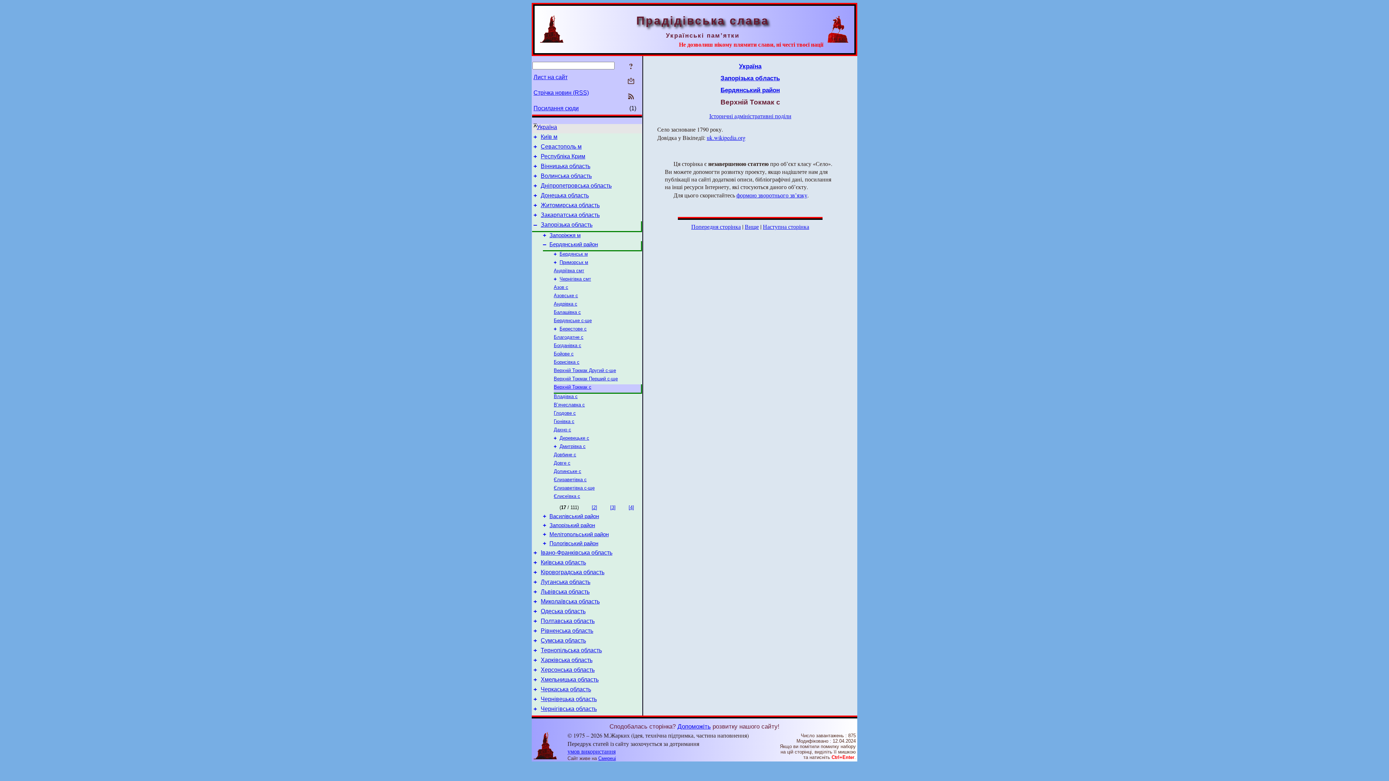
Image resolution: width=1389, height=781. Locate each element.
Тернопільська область (571, 650)
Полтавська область (568, 621)
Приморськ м (574, 262)
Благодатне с (568, 337)
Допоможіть (694, 726)
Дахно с (562, 429)
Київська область (563, 562)
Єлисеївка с (567, 496)
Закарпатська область (570, 215)
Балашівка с (567, 312)
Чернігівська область (569, 709)
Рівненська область (567, 631)
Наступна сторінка (786, 226)
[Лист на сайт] (631, 81)
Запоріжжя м (565, 235)
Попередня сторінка (716, 226)
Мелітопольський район (579, 534)
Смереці (607, 758)
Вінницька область (565, 166)
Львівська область (565, 592)
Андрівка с (565, 304)
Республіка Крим (563, 156)
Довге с (562, 463)
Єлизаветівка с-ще (574, 488)
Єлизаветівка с (570, 479)
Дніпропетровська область (576, 186)
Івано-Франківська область (576, 553)
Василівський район (574, 516)
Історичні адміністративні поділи (750, 116)
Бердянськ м (574, 254)
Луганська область (565, 582)
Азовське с (566, 295)
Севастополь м (561, 147)
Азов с (561, 287)
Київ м (549, 137)
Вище (752, 226)
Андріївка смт (569, 270)
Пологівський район (573, 543)
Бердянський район (573, 244)
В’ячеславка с (569, 404)
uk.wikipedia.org (726, 137)
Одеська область (563, 611)
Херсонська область (568, 670)
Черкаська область (566, 689)
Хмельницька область (570, 680)
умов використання (592, 751)
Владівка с (566, 396)
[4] (631, 507)
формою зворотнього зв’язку (771, 195)
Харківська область (566, 660)
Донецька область (565, 195)
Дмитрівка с (573, 446)
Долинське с (567, 471)
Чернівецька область (569, 699)
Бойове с (564, 354)
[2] (594, 507)
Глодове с (565, 413)
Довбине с (565, 454)
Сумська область (563, 640)
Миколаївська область (570, 601)
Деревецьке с (574, 438)
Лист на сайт (551, 77)
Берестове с (573, 329)
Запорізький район (572, 525)
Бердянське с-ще (573, 320)
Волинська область (566, 176)
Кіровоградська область (572, 572)
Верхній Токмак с (572, 387)
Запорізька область (566, 225)
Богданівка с (567, 345)
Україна (547, 127)
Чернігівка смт (575, 279)
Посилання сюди (556, 108)
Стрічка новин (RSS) (561, 93)
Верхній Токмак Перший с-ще (586, 378)
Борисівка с (566, 362)
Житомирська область (570, 205)
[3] (613, 507)
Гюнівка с (564, 421)
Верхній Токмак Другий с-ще (585, 370)
